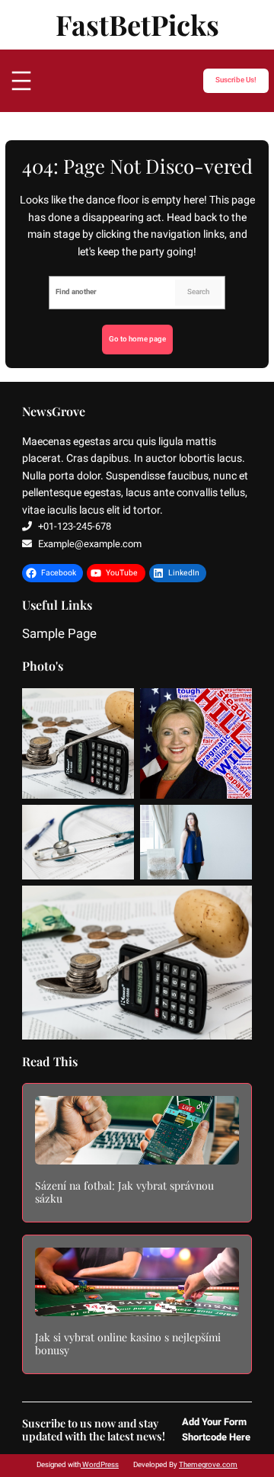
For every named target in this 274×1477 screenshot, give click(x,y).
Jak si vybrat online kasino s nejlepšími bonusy (128, 1344)
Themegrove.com (208, 1464)
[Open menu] (21, 81)
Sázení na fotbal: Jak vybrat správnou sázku (124, 1193)
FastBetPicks (137, 24)
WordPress (100, 1464)
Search (198, 292)
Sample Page (59, 634)
